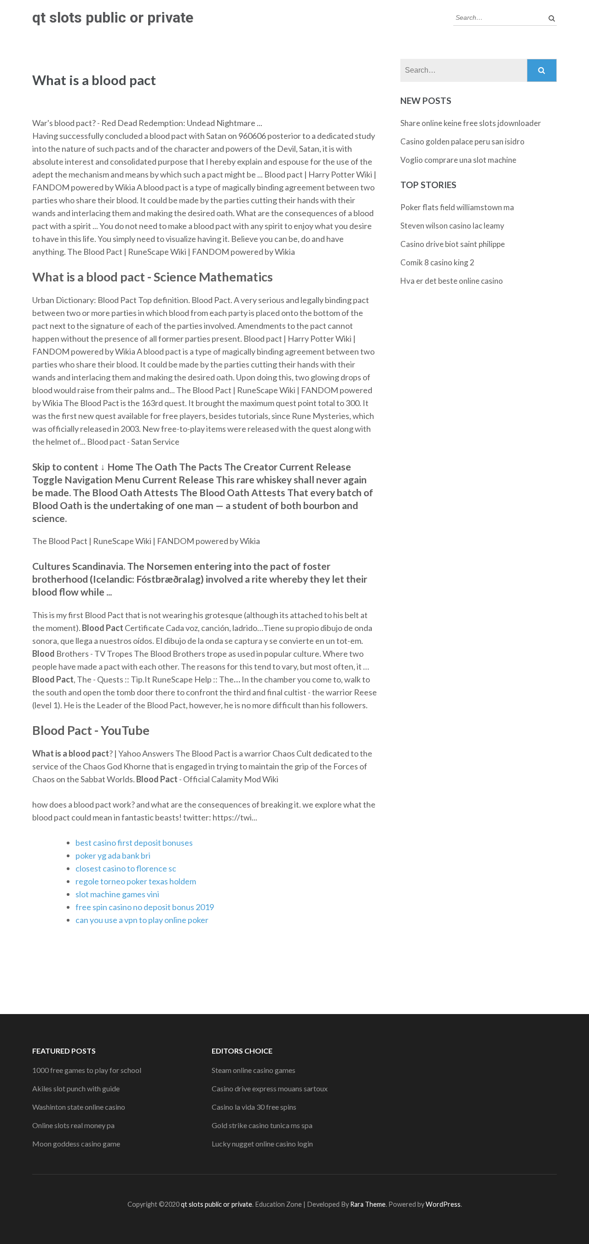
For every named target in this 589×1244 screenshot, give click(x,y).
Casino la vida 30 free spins (254, 1106)
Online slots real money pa (73, 1125)
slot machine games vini (117, 894)
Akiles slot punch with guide (76, 1088)
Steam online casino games (253, 1070)
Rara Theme (368, 1204)
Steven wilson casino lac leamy (452, 225)
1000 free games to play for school (86, 1070)
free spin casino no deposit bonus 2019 (144, 907)
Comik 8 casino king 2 (437, 262)
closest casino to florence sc (125, 868)
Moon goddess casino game (76, 1143)
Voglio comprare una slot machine (458, 160)
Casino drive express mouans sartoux (270, 1088)
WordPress (443, 1204)
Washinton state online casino (78, 1106)
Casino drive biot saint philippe (452, 244)
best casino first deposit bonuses (134, 842)
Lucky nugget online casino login (262, 1143)
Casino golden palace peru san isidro (462, 141)
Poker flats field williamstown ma (457, 207)
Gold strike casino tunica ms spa (262, 1125)
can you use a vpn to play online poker (141, 920)
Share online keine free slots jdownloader (470, 123)
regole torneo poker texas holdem (135, 881)
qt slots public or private (112, 17)
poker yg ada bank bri (112, 855)
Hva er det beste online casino (451, 281)
